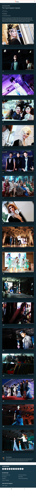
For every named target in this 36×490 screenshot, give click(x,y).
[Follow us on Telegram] (9, 469)
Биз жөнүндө (4, 476)
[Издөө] (24, 489)
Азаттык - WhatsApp (5, 480)
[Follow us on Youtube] (7, 469)
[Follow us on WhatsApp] (18, 469)
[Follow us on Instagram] (16, 469)
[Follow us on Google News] (12, 469)
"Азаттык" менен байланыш (23, 478)
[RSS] (20, 469)
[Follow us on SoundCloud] (14, 469)
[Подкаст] (22, 469)
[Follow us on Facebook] (3, 469)
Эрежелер (4, 478)
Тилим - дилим (4, 485)
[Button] (4, 14)
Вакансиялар (20, 476)
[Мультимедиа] (11, 489)
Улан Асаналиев (5, 11)
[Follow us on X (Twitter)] (5, 469)
